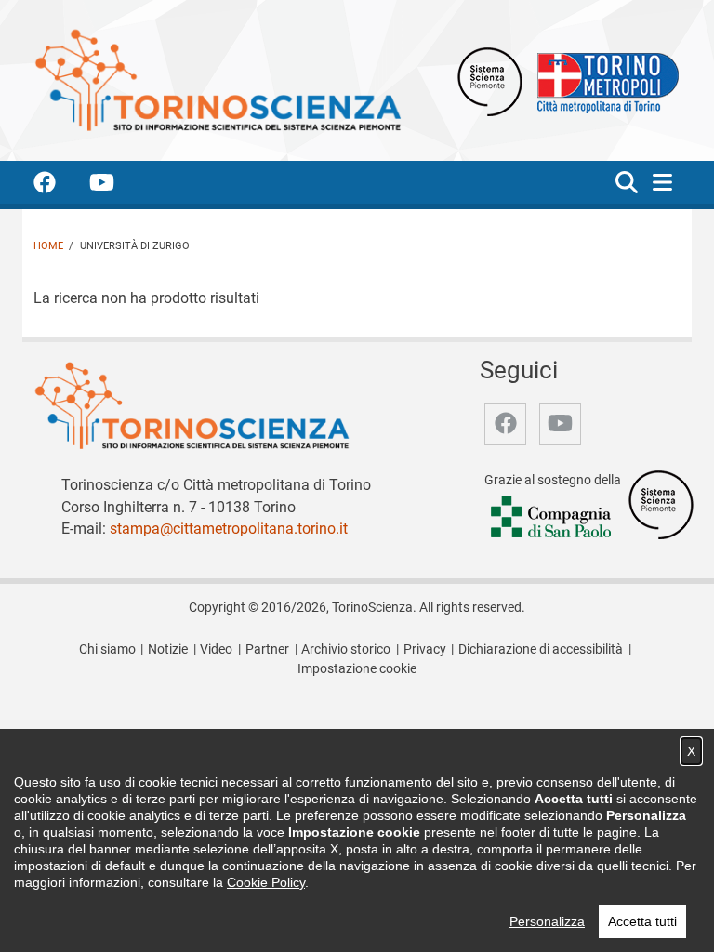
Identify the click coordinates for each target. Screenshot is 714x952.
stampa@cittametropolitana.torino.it (229, 528)
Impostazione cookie (357, 669)
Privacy (424, 649)
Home (48, 246)
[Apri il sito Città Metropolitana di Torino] (603, 80)
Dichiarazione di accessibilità (540, 649)
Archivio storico (345, 649)
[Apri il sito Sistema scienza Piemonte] (489, 80)
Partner (267, 649)
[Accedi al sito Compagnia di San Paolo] (552, 517)
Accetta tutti (642, 921)
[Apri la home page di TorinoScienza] (217, 79)
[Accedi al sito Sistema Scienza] (661, 503)
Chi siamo (107, 649)
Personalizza (547, 921)
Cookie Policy (266, 882)
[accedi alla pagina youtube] (116, 185)
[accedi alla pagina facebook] (59, 185)
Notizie (168, 649)
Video (216, 649)
